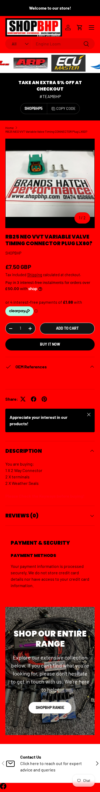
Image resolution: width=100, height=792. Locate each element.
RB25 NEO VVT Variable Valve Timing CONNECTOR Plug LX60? (46, 131)
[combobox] (50, 43)
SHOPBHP (13, 253)
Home (9, 128)
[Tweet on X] (23, 399)
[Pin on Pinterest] (44, 399)
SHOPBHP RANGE (50, 707)
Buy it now (50, 344)
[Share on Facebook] (33, 399)
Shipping (34, 274)
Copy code (65, 108)
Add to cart (67, 328)
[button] (80, 27)
